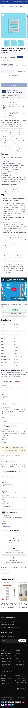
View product (8, 486)
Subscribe (22, 640)
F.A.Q (2, 686)
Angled (8, 404)
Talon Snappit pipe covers (13, 491)
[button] (3, 6)
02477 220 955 (21, 678)
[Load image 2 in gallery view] (14, 43)
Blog (16, 658)
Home (2, 11)
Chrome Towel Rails (7, 656)
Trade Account (19, 664)
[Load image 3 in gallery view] (21, 43)
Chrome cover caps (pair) (13, 471)
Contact (17, 656)
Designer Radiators (6, 661)
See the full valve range (13, 455)
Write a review (6, 572)
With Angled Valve (14, 76)
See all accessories (15, 530)
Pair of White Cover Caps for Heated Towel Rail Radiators (14, 113)
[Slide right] (26, 43)
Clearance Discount (6, 671)
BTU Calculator (19, 661)
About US (18, 653)
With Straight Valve (21, 72)
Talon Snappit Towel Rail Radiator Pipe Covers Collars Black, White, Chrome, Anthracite (14, 105)
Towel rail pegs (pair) (12, 512)
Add (23, 106)
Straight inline (10, 381)
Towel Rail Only (8, 72)
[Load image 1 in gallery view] (7, 43)
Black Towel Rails (6, 653)
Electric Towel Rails (6, 669)
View (5, 398)
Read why (22, 452)
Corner (8, 426)
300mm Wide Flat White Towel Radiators (14, 11)
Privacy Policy (5, 683)
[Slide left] (1, 43)
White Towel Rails (6, 658)
